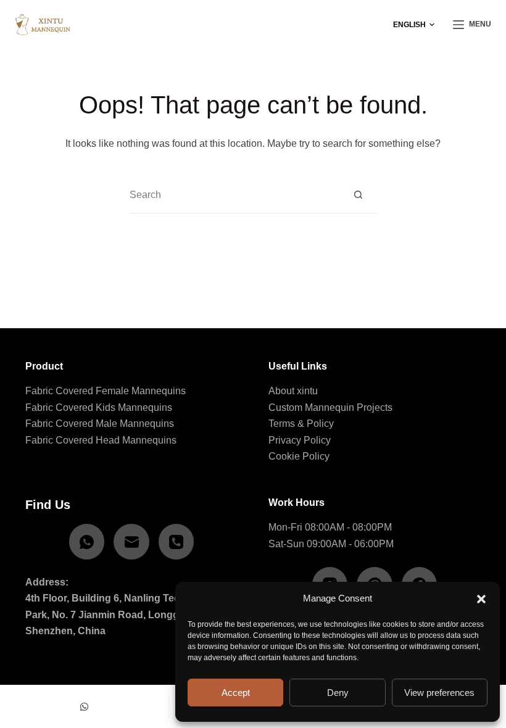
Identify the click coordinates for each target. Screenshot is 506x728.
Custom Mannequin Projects (330, 407)
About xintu (293, 391)
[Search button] (358, 194)
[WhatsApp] (87, 542)
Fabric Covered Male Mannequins (99, 423)
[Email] (131, 542)
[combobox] (235, 194)
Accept (236, 692)
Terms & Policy (301, 423)
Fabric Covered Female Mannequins (105, 391)
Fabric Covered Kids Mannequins (98, 407)
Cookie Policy (299, 456)
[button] (481, 599)
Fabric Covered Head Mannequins (100, 440)
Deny (338, 692)
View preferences (439, 692)
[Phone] (176, 542)
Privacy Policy (299, 440)
